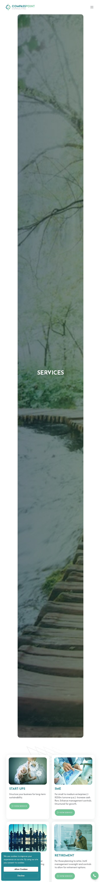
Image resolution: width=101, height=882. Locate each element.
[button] (92, 7)
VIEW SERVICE (20, 806)
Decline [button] (21, 875)
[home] (20, 7)
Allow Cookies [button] (21, 869)
